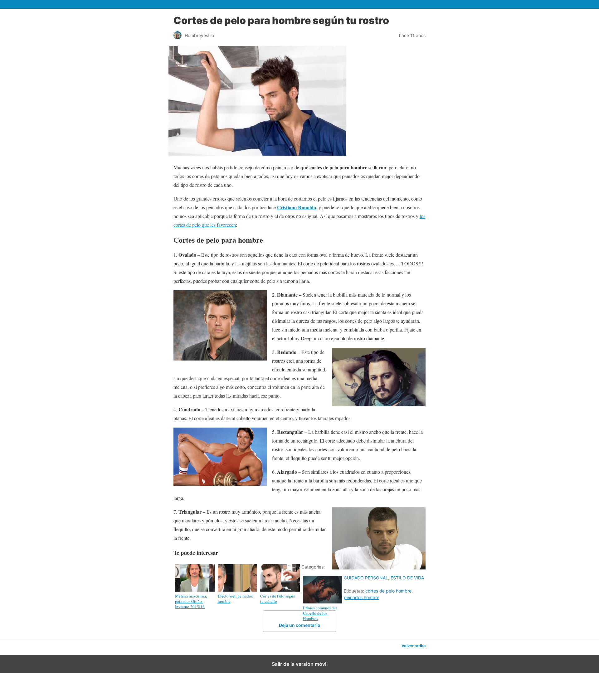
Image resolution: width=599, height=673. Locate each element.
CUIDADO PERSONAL (366, 577)
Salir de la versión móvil (300, 664)
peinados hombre (361, 597)
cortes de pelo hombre (388, 590)
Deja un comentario (299, 625)
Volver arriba (414, 645)
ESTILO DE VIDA (407, 577)
